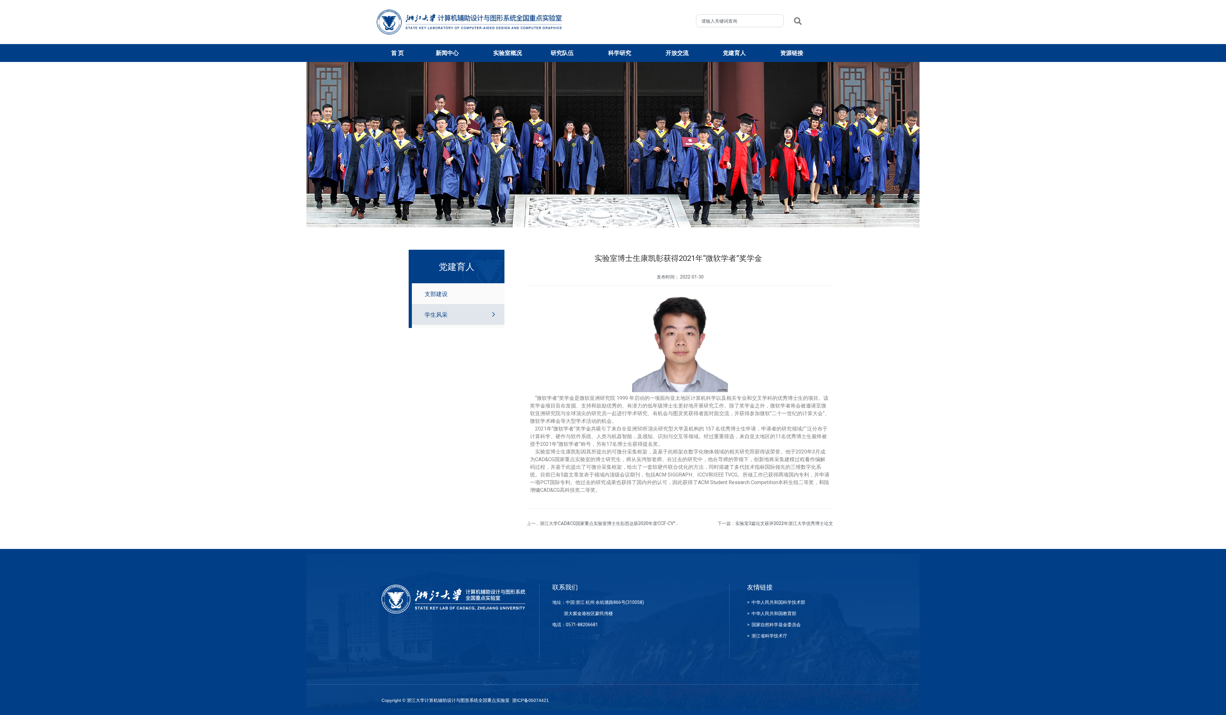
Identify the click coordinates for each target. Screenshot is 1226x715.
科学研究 (619, 52)
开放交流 (677, 52)
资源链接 (791, 52)
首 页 (397, 52)
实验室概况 (507, 52)
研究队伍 (562, 52)
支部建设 (436, 294)
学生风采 (436, 314)
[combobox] (740, 20)
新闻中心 (447, 52)
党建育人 (734, 52)
